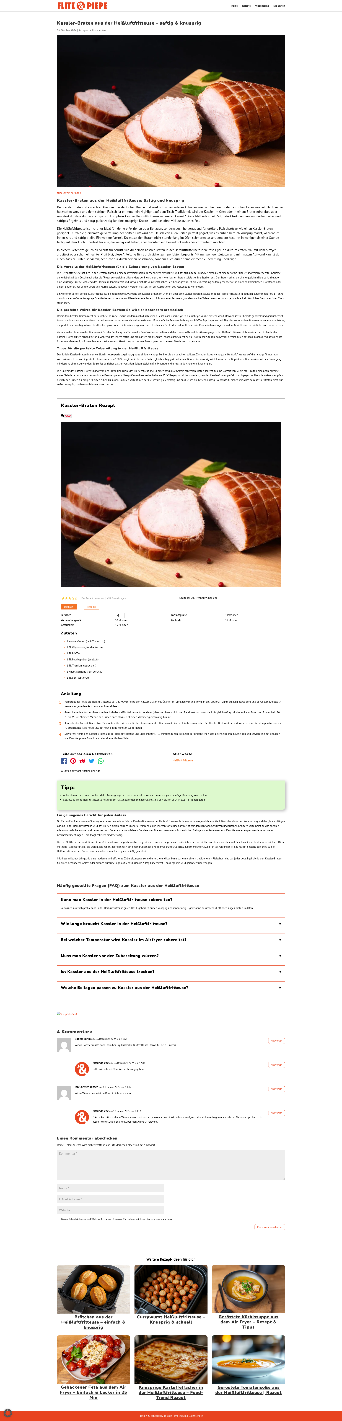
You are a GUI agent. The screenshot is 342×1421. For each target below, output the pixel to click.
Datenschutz (196, 1415)
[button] (8, 1413)
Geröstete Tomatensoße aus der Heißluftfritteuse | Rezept (248, 1389)
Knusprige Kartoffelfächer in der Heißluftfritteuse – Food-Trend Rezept (171, 1392)
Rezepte (246, 5)
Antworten (276, 1040)
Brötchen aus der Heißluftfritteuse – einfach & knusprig (93, 1322)
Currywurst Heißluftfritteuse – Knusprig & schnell (171, 1319)
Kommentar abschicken (269, 1227)
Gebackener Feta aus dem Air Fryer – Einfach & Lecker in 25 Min (93, 1392)
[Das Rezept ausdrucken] (62, 416)
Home (234, 5)
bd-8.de (168, 1415)
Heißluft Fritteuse (183, 760)
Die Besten (279, 5)
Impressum (180, 1415)
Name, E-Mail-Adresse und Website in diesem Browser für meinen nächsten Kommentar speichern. (116, 1219)
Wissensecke (262, 5)
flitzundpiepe (209, 598)
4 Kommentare (98, 30)
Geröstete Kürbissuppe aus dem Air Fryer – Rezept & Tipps (248, 1322)
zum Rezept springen (69, 193)
